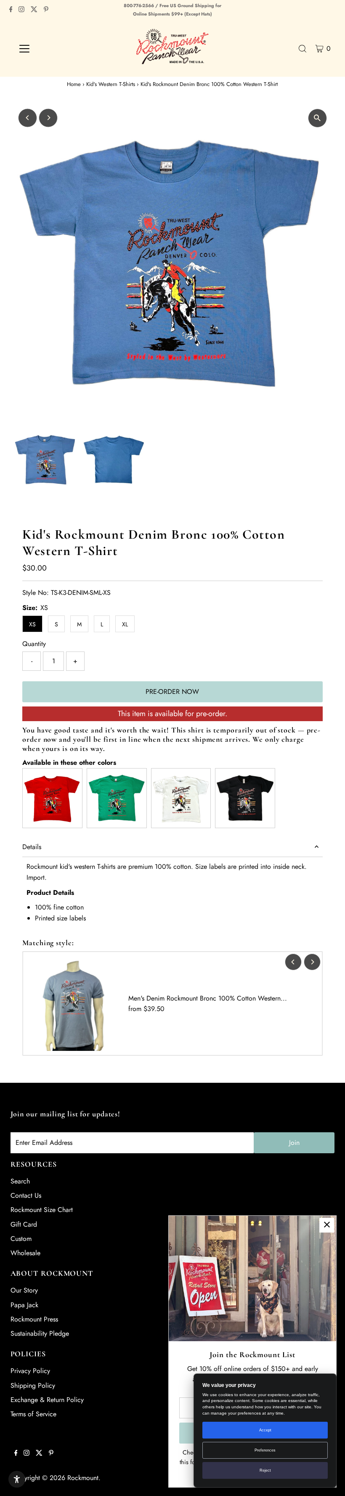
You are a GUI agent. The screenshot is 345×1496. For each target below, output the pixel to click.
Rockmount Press (34, 1319)
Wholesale (25, 1253)
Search (20, 1181)
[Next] (48, 117)
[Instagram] (21, 10)
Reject (265, 1470)
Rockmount (82, 1478)
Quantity (34, 644)
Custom (21, 1238)
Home (74, 84)
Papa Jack (24, 1305)
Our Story (24, 1290)
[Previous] (27, 117)
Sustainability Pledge (40, 1333)
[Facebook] (11, 10)
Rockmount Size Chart (42, 1210)
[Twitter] (34, 10)
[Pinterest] (46, 10)
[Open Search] (302, 48)
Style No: (35, 592)
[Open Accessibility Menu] (16, 1479)
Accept (265, 1430)
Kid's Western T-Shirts (110, 84)
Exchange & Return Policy (47, 1400)
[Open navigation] (51, 48)
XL (125, 624)
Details (31, 847)
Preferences (265, 1450)
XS (32, 624)
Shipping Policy (33, 1385)
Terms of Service (33, 1414)
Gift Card (24, 1224)
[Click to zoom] (317, 118)
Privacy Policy (30, 1371)
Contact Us (26, 1195)
